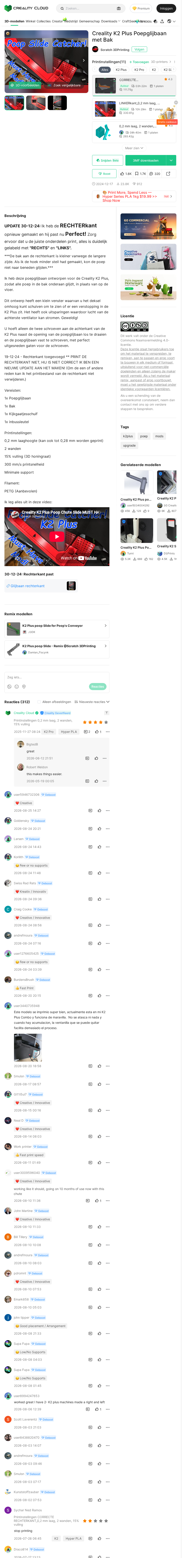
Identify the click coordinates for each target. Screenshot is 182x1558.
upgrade (129, 445)
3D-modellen (14, 21)
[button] (171, 21)
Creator (57, 21)
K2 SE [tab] (168, 70)
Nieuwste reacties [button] (92, 702)
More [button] (141, 21)
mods (159, 436)
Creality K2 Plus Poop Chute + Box (137, 548)
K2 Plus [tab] (121, 70)
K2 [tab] (154, 70)
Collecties (44, 21)
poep (144, 436)
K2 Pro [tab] (139, 70)
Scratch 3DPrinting (115, 50)
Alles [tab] (104, 70)
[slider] (96, 722)
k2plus (128, 436)
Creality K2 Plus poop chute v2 (137, 499)
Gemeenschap (89, 21)
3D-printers (159, 61)
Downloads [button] (109, 21)
